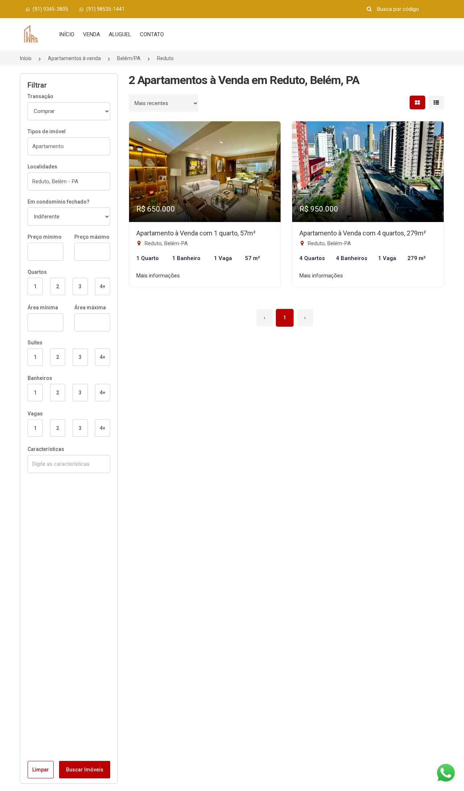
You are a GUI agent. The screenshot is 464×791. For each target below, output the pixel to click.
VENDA (91, 34)
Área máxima (90, 307)
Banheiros (40, 378)
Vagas (35, 414)
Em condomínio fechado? (59, 202)
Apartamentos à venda (74, 58)
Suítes (35, 343)
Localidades (42, 167)
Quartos (37, 272)
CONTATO (152, 34)
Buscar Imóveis (84, 770)
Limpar (40, 770)
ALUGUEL (120, 34)
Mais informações (158, 275)
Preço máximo (91, 237)
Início (26, 58)
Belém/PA (129, 58)
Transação (40, 96)
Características (46, 449)
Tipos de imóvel (47, 131)
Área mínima (43, 307)
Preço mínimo (45, 237)
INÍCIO (66, 34)
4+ (102, 286)
